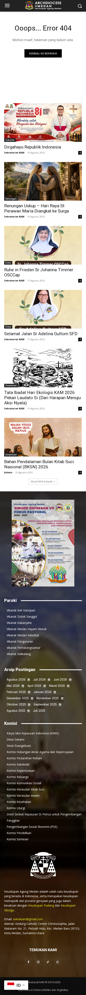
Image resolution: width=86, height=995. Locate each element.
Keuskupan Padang (41, 905)
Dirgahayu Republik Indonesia (32, 147)
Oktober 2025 (16, 704)
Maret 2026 (57, 685)
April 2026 (34, 685)
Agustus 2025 (16, 710)
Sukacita (9, 140)
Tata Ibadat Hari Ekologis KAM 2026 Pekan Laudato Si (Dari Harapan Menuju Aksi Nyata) (42, 397)
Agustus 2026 (16, 679)
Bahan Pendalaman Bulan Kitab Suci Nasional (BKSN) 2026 (39, 464)
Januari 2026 (43, 692)
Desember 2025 (18, 698)
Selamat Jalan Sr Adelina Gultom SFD (40, 333)
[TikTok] (48, 962)
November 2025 (48, 698)
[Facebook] (28, 962)
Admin (8, 472)
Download (10, 385)
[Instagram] (38, 962)
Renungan (11, 198)
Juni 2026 (60, 679)
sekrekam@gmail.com (28, 919)
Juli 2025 (39, 710)
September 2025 (45, 704)
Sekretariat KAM (14, 152)
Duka (8, 262)
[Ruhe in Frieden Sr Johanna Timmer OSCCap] (43, 245)
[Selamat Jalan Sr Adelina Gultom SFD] (43, 309)
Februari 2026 (16, 692)
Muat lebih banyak (41, 481)
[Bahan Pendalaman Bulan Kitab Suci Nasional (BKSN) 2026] (43, 437)
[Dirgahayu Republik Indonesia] (43, 122)
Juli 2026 (39, 679)
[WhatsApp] (57, 962)
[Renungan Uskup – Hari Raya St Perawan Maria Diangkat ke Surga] (43, 181)
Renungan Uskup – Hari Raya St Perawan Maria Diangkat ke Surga (36, 208)
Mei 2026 (13, 685)
